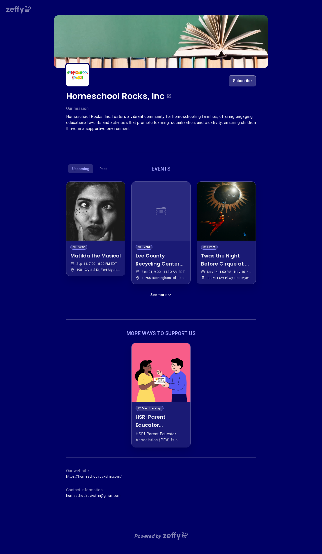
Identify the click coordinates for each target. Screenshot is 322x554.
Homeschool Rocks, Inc (115, 96)
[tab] (80, 168)
